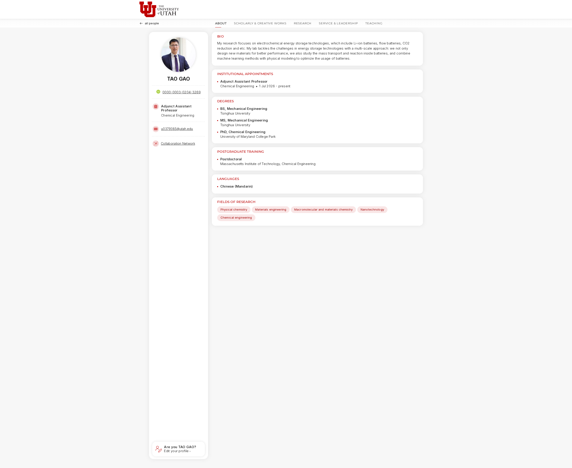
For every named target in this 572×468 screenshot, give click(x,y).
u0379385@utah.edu (177, 129)
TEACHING (373, 23)
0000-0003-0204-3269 (181, 92)
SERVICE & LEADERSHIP (338, 23)
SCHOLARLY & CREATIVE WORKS (260, 23)
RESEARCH (302, 23)
